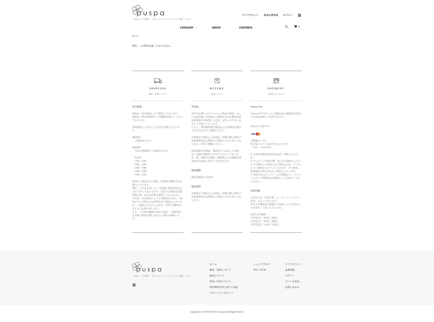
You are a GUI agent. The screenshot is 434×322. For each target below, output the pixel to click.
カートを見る (292, 281)
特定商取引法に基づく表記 (224, 287)
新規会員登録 (271, 14)
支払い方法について (220, 281)
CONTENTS (245, 27)
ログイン (288, 14)
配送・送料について (220, 270)
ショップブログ (261, 264)
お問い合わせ (292, 287)
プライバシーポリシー (221, 293)
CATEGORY (186, 27)
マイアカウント (250, 14)
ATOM (262, 270)
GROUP (216, 27)
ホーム (135, 36)
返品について (217, 275)
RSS (255, 270)
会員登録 (290, 270)
